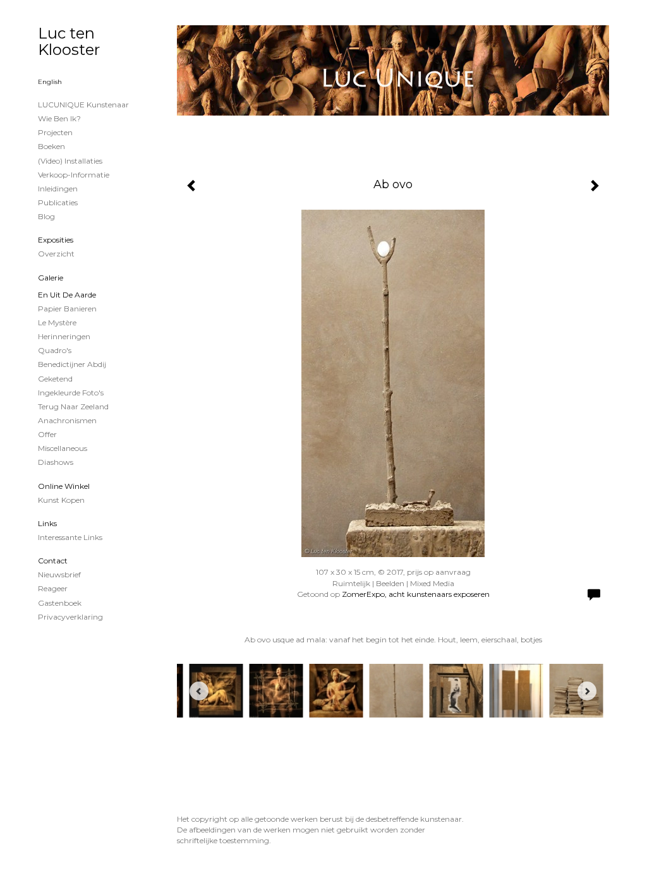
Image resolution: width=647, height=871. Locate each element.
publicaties (58, 202)
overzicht (56, 253)
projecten (55, 132)
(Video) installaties (70, 160)
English (50, 82)
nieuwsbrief (59, 574)
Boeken (51, 146)
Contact (53, 560)
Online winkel (64, 486)
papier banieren (67, 308)
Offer (47, 434)
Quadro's (54, 350)
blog (46, 216)
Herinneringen (64, 336)
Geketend (55, 378)
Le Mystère (57, 322)
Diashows (55, 462)
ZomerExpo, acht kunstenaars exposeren (416, 594)
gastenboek (60, 603)
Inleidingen (58, 188)
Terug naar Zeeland (73, 406)
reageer (53, 588)
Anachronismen (67, 420)
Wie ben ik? (59, 118)
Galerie (50, 277)
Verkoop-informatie (73, 174)
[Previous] (199, 691)
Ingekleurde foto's (71, 392)
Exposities (55, 239)
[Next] (586, 691)
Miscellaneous (62, 448)
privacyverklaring (70, 617)
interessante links (70, 537)
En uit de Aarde (67, 294)
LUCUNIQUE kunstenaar (83, 104)
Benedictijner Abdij (72, 364)
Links (47, 523)
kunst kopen (61, 500)
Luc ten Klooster (69, 41)
